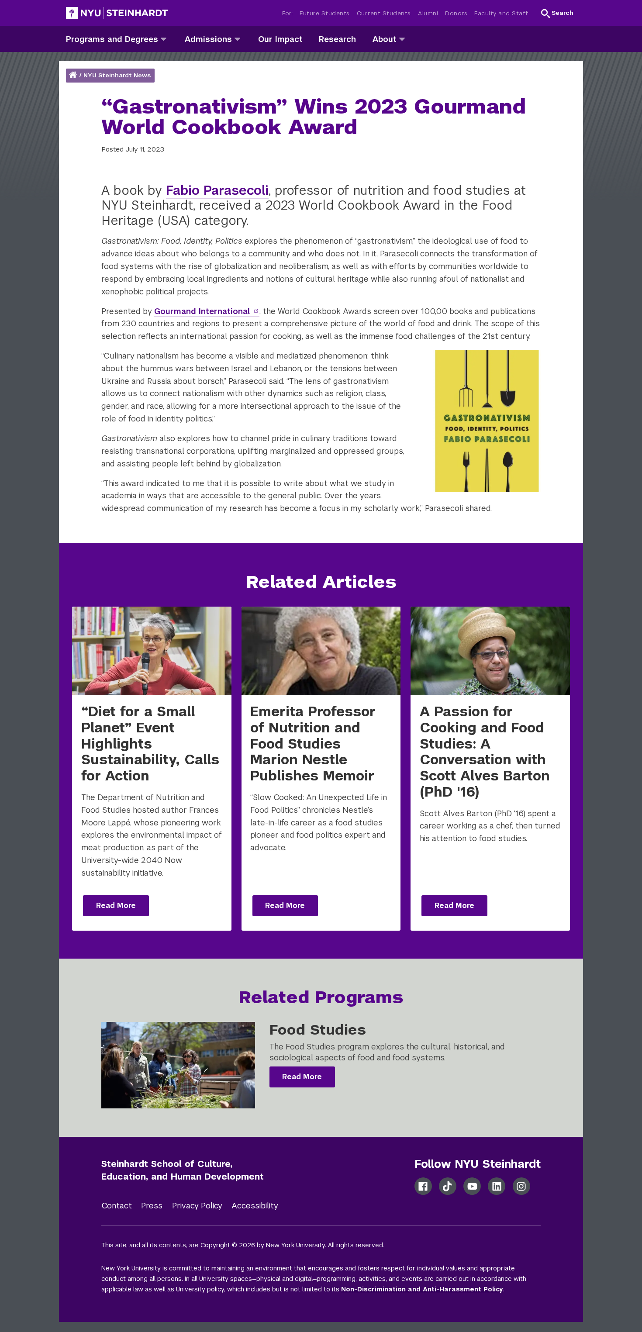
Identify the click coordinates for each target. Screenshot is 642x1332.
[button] (557, 13)
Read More (116, 905)
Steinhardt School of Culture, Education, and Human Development (182, 1170)
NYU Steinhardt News (117, 75)
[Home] (74, 75)
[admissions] (237, 38)
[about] (402, 38)
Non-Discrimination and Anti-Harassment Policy (422, 1289)
